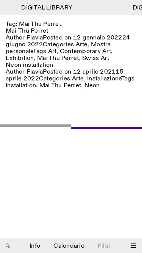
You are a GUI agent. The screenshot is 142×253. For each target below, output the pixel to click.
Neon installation (29, 65)
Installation (21, 86)
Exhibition (20, 58)
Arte (82, 45)
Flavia (35, 38)
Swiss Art (95, 58)
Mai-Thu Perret (27, 31)
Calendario (68, 246)
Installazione (104, 79)
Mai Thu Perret (58, 58)
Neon (92, 86)
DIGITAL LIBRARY (46, 8)
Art (52, 51)
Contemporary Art (85, 51)
